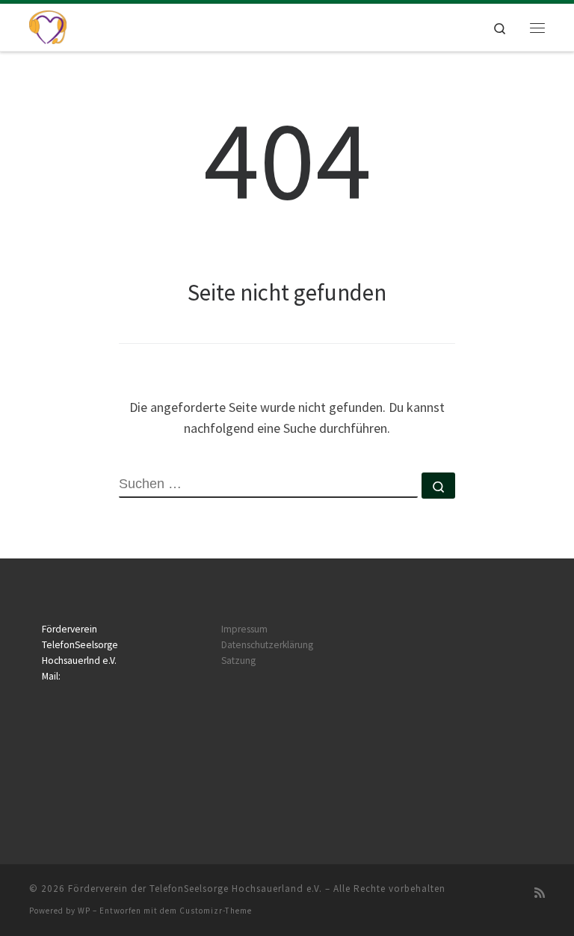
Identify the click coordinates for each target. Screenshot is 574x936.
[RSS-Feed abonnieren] (539, 893)
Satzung (238, 660)
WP (84, 910)
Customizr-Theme (215, 910)
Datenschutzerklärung (267, 644)
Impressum (244, 629)
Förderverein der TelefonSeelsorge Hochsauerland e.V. (195, 888)
